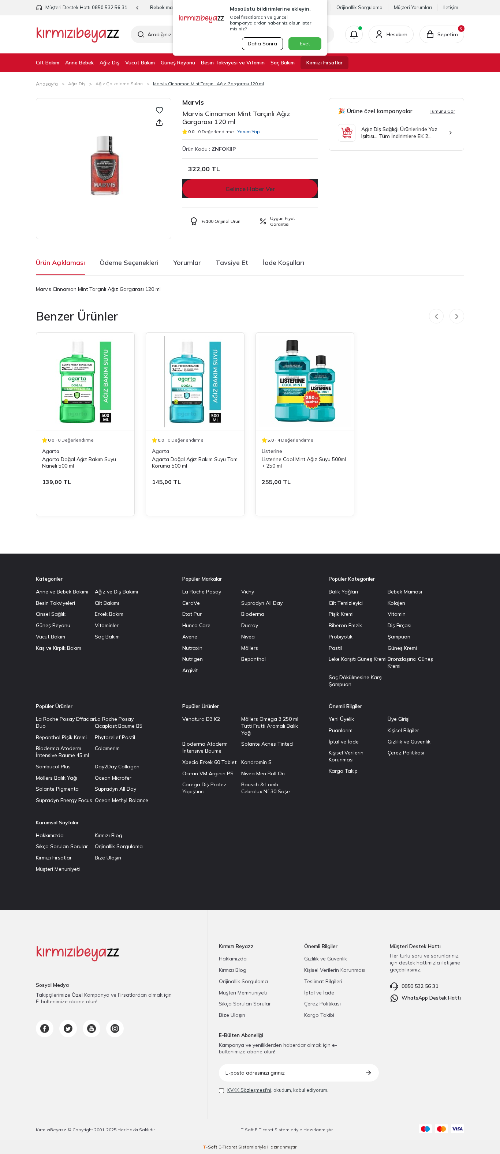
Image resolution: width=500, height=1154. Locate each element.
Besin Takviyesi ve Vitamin (233, 62)
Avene (189, 636)
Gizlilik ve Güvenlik (409, 741)
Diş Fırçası (399, 625)
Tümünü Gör (442, 111)
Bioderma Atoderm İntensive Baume (205, 747)
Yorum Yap (249, 131)
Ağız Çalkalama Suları (119, 83)
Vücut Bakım (140, 62)
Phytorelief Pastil (115, 737)
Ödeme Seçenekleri (129, 262)
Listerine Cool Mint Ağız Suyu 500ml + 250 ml (304, 462)
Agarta (50, 451)
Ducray (249, 625)
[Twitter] (68, 1028)
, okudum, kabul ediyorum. (277, 1090)
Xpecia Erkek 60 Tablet (209, 762)
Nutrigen (192, 659)
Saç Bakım (282, 62)
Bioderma (252, 614)
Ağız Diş (109, 62)
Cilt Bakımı (107, 603)
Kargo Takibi (319, 1015)
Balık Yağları (343, 591)
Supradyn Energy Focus (64, 800)
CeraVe (191, 603)
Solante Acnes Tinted (267, 744)
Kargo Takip (343, 771)
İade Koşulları (283, 262)
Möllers (249, 648)
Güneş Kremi (402, 648)
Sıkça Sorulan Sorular (62, 846)
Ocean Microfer (113, 778)
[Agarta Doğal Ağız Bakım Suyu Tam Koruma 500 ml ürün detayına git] (195, 382)
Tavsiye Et (232, 262)
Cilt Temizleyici (346, 603)
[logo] (78, 34)
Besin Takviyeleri (55, 603)
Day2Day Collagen (117, 766)
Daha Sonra (262, 43)
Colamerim (107, 748)
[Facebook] (44, 1028)
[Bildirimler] (354, 34)
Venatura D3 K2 (201, 719)
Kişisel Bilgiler (403, 730)
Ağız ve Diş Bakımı (116, 591)
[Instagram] (115, 1028)
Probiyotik (340, 636)
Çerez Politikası (406, 752)
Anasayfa (47, 84)
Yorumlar (187, 262)
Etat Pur (192, 614)
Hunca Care (196, 625)
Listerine (272, 451)
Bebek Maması (405, 591)
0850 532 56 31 (109, 7)
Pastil (335, 648)
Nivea (248, 636)
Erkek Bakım (109, 614)
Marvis (193, 102)
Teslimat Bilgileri (323, 981)
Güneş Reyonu (178, 62)
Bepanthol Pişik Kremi (61, 737)
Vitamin (397, 614)
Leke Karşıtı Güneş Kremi (358, 659)
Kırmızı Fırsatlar (324, 62)
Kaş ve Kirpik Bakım (58, 648)
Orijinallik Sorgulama (359, 7)
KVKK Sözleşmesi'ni (249, 1090)
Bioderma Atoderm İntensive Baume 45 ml (62, 751)
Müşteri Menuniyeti (58, 869)
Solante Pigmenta (57, 789)
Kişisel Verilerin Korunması (346, 756)
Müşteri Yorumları (413, 7)
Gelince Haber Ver (250, 188)
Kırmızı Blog (108, 835)
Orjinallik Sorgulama (119, 846)
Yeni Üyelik (341, 719)
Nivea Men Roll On (263, 773)
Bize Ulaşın (108, 857)
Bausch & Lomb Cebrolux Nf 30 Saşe (265, 788)
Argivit (190, 670)
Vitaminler (107, 625)
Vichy (247, 591)
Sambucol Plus (53, 766)
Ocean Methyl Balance (121, 800)
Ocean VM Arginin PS (208, 773)
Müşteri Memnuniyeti (243, 992)
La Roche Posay (201, 591)
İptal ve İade (344, 741)
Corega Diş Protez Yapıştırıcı (204, 788)
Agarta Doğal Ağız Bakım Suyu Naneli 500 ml (79, 462)
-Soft (248, 1129)
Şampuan (399, 636)
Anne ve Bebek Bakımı (62, 591)
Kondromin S (256, 762)
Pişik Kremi (341, 614)
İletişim (450, 7)
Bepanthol (253, 659)
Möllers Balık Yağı (56, 778)
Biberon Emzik (345, 625)
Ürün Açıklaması (60, 262)
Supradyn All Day (262, 603)
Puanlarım (340, 730)
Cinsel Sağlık (51, 614)
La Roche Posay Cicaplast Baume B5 (118, 722)
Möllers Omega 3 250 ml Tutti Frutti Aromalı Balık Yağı (269, 726)
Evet (305, 43)
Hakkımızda (50, 835)
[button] (137, 8)
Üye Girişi (399, 719)
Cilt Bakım (47, 62)
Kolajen (396, 603)
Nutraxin (192, 648)
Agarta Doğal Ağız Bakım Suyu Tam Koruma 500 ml (195, 462)
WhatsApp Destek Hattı (431, 997)
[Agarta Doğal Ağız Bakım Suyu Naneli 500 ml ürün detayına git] (85, 382)
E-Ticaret (264, 1129)
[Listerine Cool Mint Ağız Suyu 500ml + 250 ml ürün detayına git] (305, 382)
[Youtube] (91, 1028)
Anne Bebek (79, 62)
